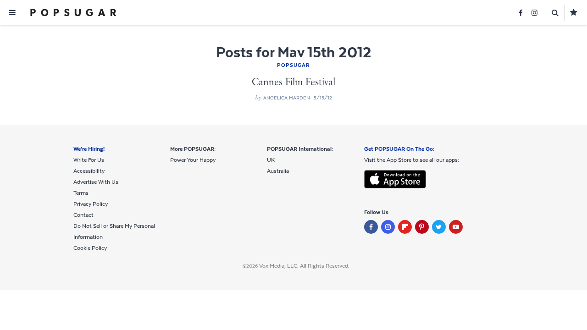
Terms (81, 193)
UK (271, 160)
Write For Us (88, 160)
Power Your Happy (193, 160)
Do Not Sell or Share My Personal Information (114, 231)
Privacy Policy (90, 204)
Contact (83, 215)
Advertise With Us (95, 182)
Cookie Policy (90, 248)
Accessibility (89, 171)
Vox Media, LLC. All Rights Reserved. (304, 266)
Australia (278, 171)
